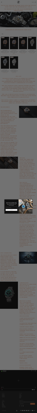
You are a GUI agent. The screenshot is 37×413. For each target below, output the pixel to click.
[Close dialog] (31, 200)
